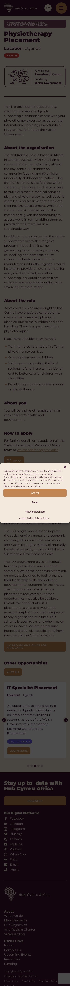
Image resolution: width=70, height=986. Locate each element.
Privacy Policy (42, 518)
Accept (35, 492)
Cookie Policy (26, 518)
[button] (65, 467)
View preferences (35, 511)
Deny (35, 502)
